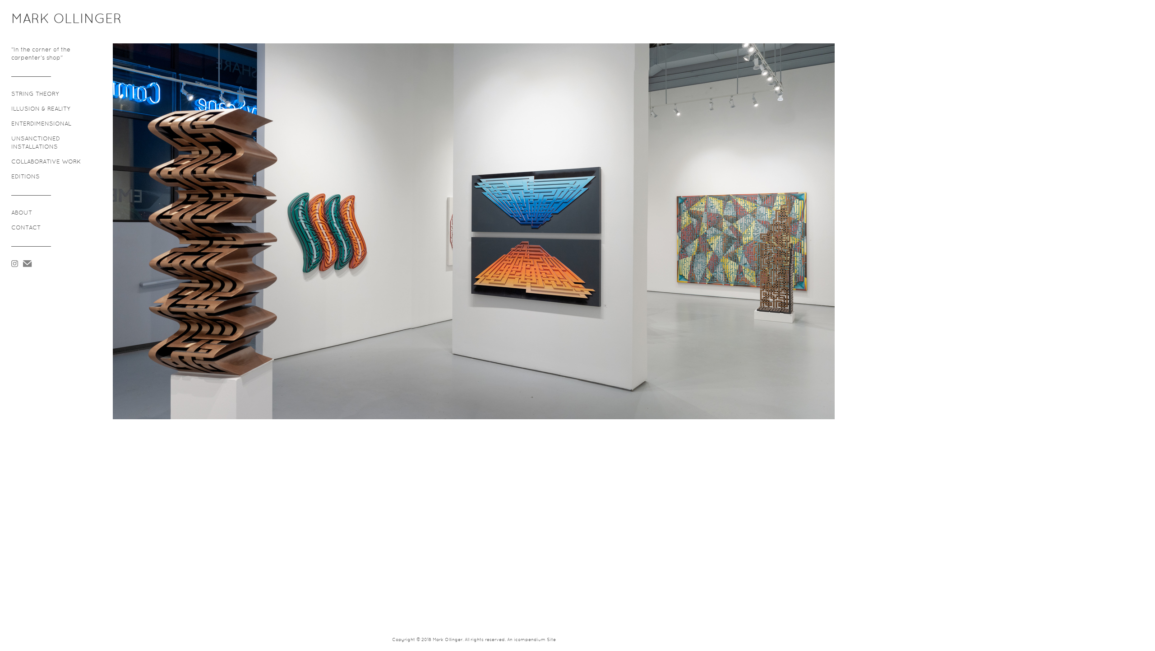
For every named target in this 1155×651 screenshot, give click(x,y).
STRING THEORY (35, 94)
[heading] (33, 19)
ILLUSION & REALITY (40, 109)
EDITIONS (25, 177)
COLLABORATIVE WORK (46, 162)
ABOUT (21, 213)
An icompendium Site (531, 640)
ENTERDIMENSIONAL (41, 124)
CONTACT (26, 228)
